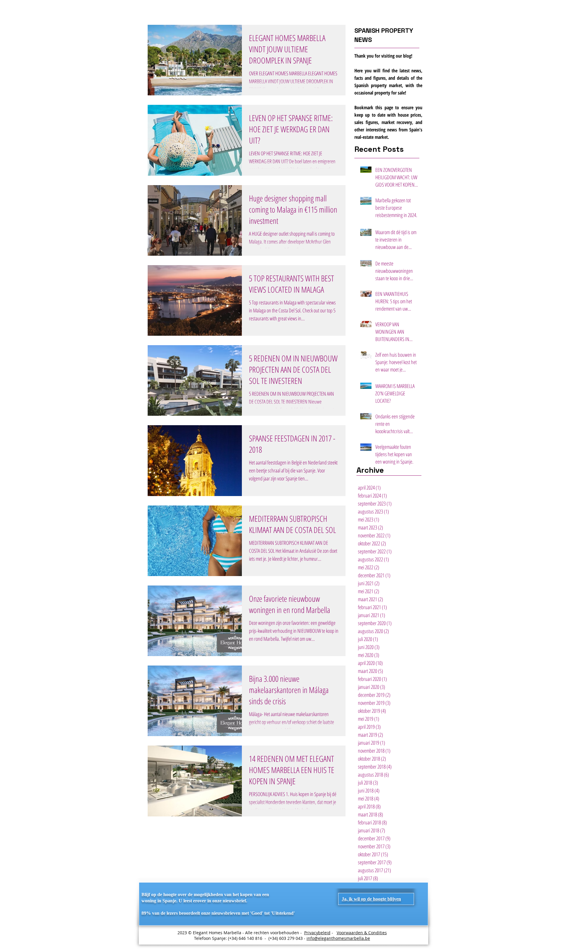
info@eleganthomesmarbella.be (338, 938)
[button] (371, 898)
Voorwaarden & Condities (362, 932)
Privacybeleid (317, 932)
